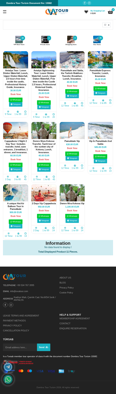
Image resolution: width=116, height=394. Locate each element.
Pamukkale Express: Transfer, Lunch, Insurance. (100, 73)
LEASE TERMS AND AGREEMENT (21, 315)
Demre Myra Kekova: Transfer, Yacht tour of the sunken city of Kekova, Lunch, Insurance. (43, 146)
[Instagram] (89, 3)
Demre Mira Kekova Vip (72, 203)
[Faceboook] (84, 3)
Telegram (17, 104)
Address (8, 298)
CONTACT (65, 323)
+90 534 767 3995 (25, 285)
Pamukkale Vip (72, 141)
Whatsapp (16, 100)
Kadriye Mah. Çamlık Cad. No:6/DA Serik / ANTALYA (35, 298)
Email (6, 291)
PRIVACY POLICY (12, 325)
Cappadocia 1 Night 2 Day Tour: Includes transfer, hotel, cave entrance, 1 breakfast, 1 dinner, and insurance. (16, 146)
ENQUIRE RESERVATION (73, 328)
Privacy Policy (67, 287)
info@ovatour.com (19, 291)
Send (42, 347)
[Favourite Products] (86, 12)
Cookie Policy (66, 292)
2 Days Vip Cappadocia (44, 203)
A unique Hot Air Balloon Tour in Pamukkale (15, 206)
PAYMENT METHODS (14, 320)
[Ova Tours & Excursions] (57, 12)
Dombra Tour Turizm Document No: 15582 (29, 3)
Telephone (9, 285)
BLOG (63, 282)
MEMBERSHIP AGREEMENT (75, 318)
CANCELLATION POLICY (16, 330)
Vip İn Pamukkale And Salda (100, 142)
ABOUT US (65, 277)
